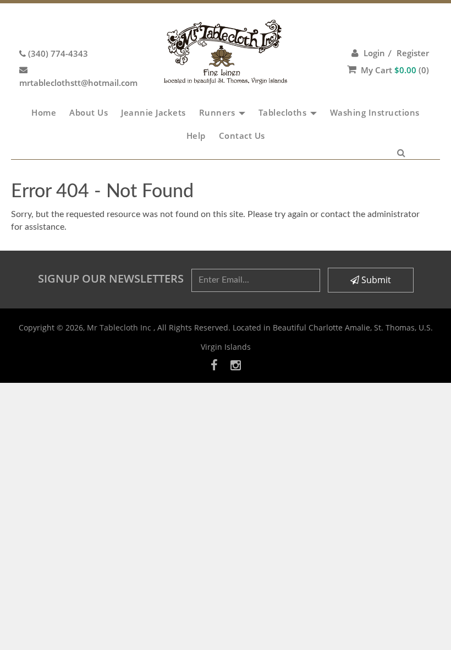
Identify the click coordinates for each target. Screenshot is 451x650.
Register (413, 52)
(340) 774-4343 (58, 53)
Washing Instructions (375, 112)
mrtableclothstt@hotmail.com (78, 82)
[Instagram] (235, 364)
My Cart (395, 69)
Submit (375, 280)
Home (43, 112)
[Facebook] (214, 364)
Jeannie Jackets (153, 112)
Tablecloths (283, 112)
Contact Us (242, 135)
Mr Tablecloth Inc (120, 327)
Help (196, 135)
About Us (88, 112)
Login (374, 52)
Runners (218, 112)
